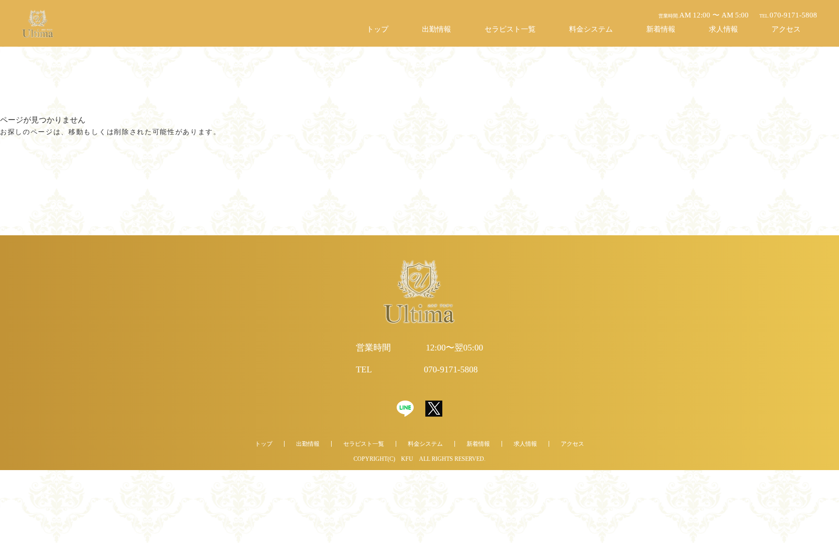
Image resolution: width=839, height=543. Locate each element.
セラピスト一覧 (510, 29)
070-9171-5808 (788, 15)
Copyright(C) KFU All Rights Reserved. (419, 458)
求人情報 (723, 29)
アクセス (786, 29)
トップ (377, 29)
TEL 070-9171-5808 (417, 369)
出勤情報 (436, 29)
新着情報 (660, 29)
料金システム (591, 29)
